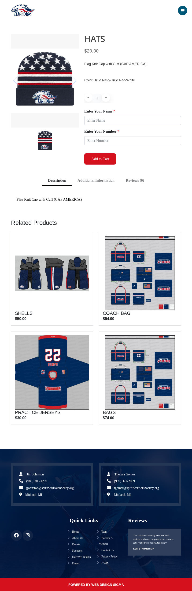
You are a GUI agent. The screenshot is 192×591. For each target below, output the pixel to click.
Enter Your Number (101, 131)
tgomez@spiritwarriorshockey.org (136, 488)
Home (75, 531)
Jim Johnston (35, 474)
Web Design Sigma (107, 585)
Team (104, 531)
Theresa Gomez (124, 474)
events (75, 563)
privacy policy (109, 556)
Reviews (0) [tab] (135, 180)
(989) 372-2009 (124, 481)
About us (77, 538)
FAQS (105, 563)
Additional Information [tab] (96, 180)
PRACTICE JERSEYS (37, 412)
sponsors (77, 550)
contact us (107, 550)
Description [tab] (57, 180)
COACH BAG (117, 313)
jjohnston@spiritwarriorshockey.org (50, 488)
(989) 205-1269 (36, 481)
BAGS (109, 412)
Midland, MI (33, 495)
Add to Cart (100, 159)
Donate (75, 544)
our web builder (81, 557)
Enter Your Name (99, 111)
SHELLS (24, 313)
